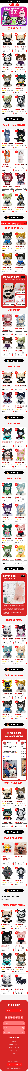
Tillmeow (18, 497)
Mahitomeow (19, 328)
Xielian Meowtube (21, 164)
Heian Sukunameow (6, 329)
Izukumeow (19, 88)
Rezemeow (5, 518)
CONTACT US (14, 1050)
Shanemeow (5, 246)
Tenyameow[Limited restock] (21, 407)
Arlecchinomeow (7, 639)
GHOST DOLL (18, 880)
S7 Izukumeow (6, 822)
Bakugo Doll (19, 856)
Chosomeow (19, 68)
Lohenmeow (5, 659)
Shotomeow (5, 406)
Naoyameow (5, 109)
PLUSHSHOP (12, 1068)
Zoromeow (5, 559)
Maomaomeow (6, 497)
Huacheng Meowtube (5, 165)
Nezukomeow (6, 463)
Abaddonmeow (20, 967)
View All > (23, 277)
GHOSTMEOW (5, 68)
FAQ (14, 1053)
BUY (25, 223)
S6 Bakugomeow (20, 47)
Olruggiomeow (20, 207)
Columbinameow (20, 639)
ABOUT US (14, 1041)
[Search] (23, 4)
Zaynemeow (19, 143)
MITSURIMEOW (19, 463)
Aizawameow (5, 946)
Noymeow (18, 187)
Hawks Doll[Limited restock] (6, 858)
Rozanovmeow (19, 246)
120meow (18, 714)
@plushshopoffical (6, 756)
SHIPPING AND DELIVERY (14, 1047)
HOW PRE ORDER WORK (14, 1044)
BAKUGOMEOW (6, 47)
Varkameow (19, 659)
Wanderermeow (7, 694)
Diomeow (18, 559)
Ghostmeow (19, 822)
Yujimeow (18, 538)
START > (23, 575)
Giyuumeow (19, 442)
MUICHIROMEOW (7, 442)
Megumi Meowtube (8, 143)
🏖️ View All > (14, 119)
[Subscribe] (20, 1010)
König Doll (5, 880)
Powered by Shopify (17, 1068)
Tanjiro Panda (7, 187)
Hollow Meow (19, 109)
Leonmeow (5, 88)
